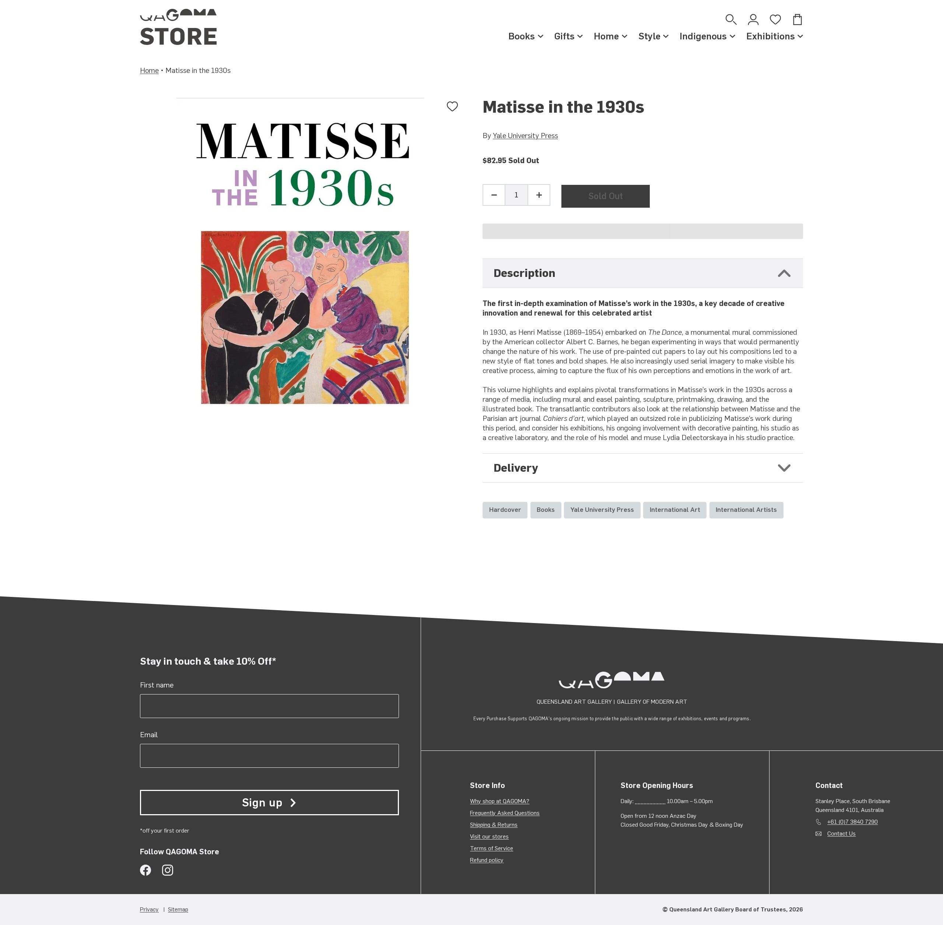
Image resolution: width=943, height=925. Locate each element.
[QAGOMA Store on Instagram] (167, 870)
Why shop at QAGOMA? (499, 801)
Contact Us (841, 833)
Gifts (564, 36)
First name (156, 684)
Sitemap (178, 909)
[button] (643, 231)
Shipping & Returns (494, 824)
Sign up (262, 802)
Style (649, 36)
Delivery (516, 468)
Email (149, 734)
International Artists (746, 509)
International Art (675, 509)
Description (524, 273)
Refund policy (487, 860)
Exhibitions (770, 36)
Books (521, 36)
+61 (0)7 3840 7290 (852, 821)
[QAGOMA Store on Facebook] (145, 870)
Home (606, 36)
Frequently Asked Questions (505, 812)
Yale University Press (525, 135)
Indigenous (703, 36)
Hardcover (505, 509)
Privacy (149, 909)
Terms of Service (491, 848)
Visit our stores (489, 836)
